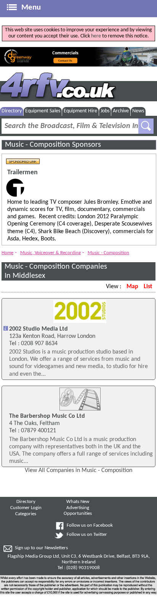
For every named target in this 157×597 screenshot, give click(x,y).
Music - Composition (108, 252)
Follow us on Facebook (90, 525)
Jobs (105, 111)
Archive (121, 111)
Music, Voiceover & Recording (50, 252)
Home (7, 252)
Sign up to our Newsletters (41, 548)
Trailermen (22, 172)
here (96, 36)
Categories (25, 514)
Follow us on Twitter (87, 534)
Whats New (77, 502)
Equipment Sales (42, 111)
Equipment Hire (80, 111)
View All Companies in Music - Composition (78, 470)
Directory (12, 111)
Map (132, 287)
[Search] (146, 126)
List (148, 287)
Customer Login (26, 508)
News (138, 111)
